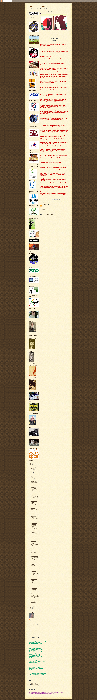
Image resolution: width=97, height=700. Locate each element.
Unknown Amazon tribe (34, 595)
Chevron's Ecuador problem (33, 517)
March (32, 477)
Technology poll (33, 589)
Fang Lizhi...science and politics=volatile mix (34, 536)
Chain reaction (33, 546)
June (31, 473)
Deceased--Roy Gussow (34, 504)
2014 (31, 462)
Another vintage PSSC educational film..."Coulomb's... (34, 587)
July (31, 472)
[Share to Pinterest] (59, 199)
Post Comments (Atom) (49, 214)
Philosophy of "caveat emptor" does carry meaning (34, 538)
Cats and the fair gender (34, 482)
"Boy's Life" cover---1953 (35, 574)
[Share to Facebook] (57, 199)
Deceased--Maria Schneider (33, 598)
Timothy (45, 204)
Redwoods (32, 483)
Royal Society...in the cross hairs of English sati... (34, 576)
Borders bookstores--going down (34, 506)
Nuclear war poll (33, 601)
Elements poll (33, 531)
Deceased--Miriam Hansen (35, 528)
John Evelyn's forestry (34, 481)
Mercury (32, 619)
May (31, 474)
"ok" (31, 510)
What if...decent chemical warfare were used (34, 485)
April (31, 476)
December (32, 467)
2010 (31, 607)
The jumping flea (33, 566)
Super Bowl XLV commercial (33, 594)
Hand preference (33, 602)
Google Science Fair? (34, 480)
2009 (31, 608)
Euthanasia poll (33, 604)
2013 (31, 463)
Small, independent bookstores (33, 568)
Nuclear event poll (33, 552)
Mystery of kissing (33, 529)
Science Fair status (33, 591)
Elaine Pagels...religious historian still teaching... (34, 526)
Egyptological (33, 683)
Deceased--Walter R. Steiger (34, 580)
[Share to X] (56, 199)
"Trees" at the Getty (33, 499)
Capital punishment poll (34, 573)
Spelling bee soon (33, 553)
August (32, 471)
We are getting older (34, 498)
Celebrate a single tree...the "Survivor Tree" (34, 489)
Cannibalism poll (33, 603)
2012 (31, 464)
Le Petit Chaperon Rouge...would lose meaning (34, 542)
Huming (32, 554)
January (32, 606)
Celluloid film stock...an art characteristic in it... (34, 497)
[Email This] (52, 199)
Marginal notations (33, 503)
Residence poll (33, 565)
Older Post (66, 211)
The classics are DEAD (34, 509)
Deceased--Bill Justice (34, 559)
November (32, 468)
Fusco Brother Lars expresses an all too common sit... (34, 523)
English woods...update (34, 556)
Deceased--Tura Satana (34, 590)
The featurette (33, 584)
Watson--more (33, 491)
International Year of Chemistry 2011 (34, 512)
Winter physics (33, 583)
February (32, 478)
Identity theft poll (33, 520)
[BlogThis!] (54, 199)
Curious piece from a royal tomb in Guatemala (34, 571)
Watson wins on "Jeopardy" (33, 514)
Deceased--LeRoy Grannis (35, 596)
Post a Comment (43, 209)
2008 (31, 609)
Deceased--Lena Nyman (34, 599)
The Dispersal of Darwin (35, 686)
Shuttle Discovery (33, 487)
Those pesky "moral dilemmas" (34, 493)
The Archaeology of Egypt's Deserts (37, 685)
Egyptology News (34, 684)
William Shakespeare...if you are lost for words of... (34, 533)
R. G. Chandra (33, 508)
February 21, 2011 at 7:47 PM (48, 207)
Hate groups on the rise (34, 495)
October (32, 469)
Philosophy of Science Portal (40, 6)
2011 (31, 465)
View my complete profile (33, 630)
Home (54, 211)
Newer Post (42, 211)
